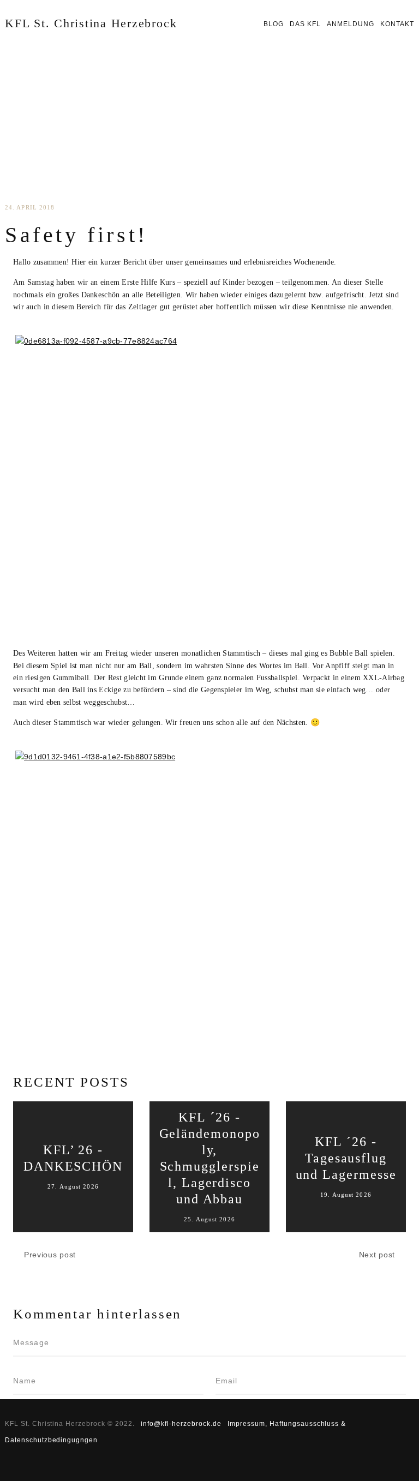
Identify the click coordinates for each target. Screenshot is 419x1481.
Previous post (50, 1254)
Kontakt (397, 24)
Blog (274, 24)
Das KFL (305, 24)
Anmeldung (350, 24)
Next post (377, 1254)
